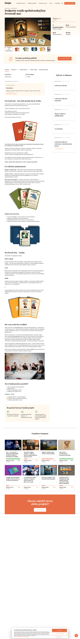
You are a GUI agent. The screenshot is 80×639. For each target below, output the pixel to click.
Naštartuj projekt (43, 69)
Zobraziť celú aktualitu (11, 93)
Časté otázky (33, 69)
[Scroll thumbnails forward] (49, 49)
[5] (43, 49)
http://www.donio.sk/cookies (22, 636)
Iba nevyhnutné (59, 633)
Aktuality (14, 69)
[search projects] (62, 3)
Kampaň (7, 69)
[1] (9, 49)
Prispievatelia (23, 69)
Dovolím (59, 630)
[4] (34, 49)
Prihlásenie (57, 3)
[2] (17, 49)
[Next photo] (49, 32)
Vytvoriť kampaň (69, 3)
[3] (26, 49)
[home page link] (8, 3)
